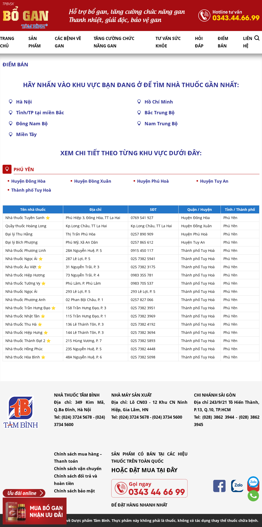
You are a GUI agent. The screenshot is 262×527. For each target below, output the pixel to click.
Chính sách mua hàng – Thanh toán (78, 457)
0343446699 (253, 495)
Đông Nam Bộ (32, 123)
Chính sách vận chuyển (78, 468)
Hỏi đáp (199, 42)
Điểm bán (223, 42)
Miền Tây (26, 134)
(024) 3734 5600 (167, 417)
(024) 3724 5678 (77, 417)
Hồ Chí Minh (159, 102)
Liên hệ (247, 42)
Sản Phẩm (34, 42)
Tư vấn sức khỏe (168, 42)
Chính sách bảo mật (74, 491)
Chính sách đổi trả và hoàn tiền (75, 479)
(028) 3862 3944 (218, 417)
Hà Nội (24, 102)
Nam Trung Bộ (161, 123)
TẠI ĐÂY (167, 470)
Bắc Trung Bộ (159, 112)
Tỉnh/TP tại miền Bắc (40, 112)
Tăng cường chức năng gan (114, 42)
